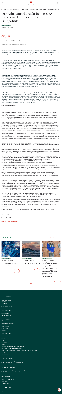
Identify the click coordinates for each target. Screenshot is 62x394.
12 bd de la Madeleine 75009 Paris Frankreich (7, 301)
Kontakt (5, 371)
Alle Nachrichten (54, 237)
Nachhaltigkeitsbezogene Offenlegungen (12, 348)
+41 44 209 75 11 (7, 333)
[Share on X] (6, 217)
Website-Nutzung (6, 339)
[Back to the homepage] (31, 3)
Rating (3, 344)
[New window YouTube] (6, 387)
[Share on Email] (2, 217)
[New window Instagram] (10, 387)
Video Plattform (5, 381)
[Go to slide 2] (31, 283)
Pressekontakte (5, 383)
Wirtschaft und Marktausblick (11, 9)
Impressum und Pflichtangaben (9, 337)
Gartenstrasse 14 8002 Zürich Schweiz (6, 328)
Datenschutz (5, 354)
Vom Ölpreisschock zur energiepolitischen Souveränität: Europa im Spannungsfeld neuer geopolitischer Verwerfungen (50, 270)
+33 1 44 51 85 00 (7, 306)
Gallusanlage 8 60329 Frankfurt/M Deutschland (6, 315)
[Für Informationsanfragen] (59, 390)
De (55, 3)
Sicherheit (4, 342)
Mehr (3, 391)
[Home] (3, 9)
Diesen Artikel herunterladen (10, 221)
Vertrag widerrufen (17, 371)
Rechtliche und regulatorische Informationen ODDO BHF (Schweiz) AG (19, 350)
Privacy (3, 352)
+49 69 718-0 (6, 320)
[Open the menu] (60, 3)
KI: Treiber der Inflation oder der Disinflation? (10, 265)
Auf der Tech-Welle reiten (31, 263)
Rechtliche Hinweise (7, 340)
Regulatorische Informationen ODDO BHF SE (13, 346)
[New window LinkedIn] (2, 387)
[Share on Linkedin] (10, 217)
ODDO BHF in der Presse (8, 379)
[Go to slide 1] (30, 283)
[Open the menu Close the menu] (3, 3)
